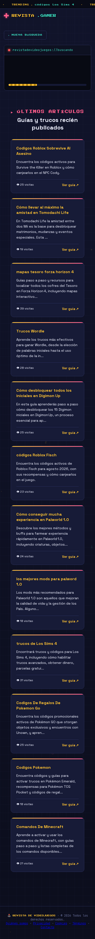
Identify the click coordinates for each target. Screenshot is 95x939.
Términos (79, 923)
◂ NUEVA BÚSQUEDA (25, 35)
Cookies (61, 923)
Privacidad (41, 923)
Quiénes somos (17, 923)
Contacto (47, 927)
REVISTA (34, 15)
